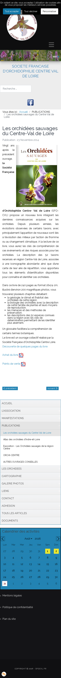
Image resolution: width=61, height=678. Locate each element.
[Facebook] (30, 102)
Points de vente (11, 363)
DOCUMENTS (10, 520)
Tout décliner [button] (30, 11)
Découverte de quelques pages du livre (25, 346)
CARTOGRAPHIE (12, 476)
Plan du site (9, 618)
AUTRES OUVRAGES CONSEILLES (20, 462)
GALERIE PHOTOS (13, 483)
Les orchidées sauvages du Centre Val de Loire (27, 433)
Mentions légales (12, 595)
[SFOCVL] (22, 25)
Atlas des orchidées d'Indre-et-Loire (21, 439)
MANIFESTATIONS (13, 418)
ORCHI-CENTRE (11, 455)
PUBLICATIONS (11, 425)
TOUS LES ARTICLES (14, 513)
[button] (59, 410)
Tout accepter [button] (12, 11)
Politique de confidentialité (17, 607)
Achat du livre (10, 354)
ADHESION (8, 505)
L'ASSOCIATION (11, 410)
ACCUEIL (7, 403)
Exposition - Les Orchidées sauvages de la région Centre (28, 447)
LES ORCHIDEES (12, 468)
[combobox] (15, 88)
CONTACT (8, 498)
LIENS (5, 490)
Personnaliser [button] (49, 11)
